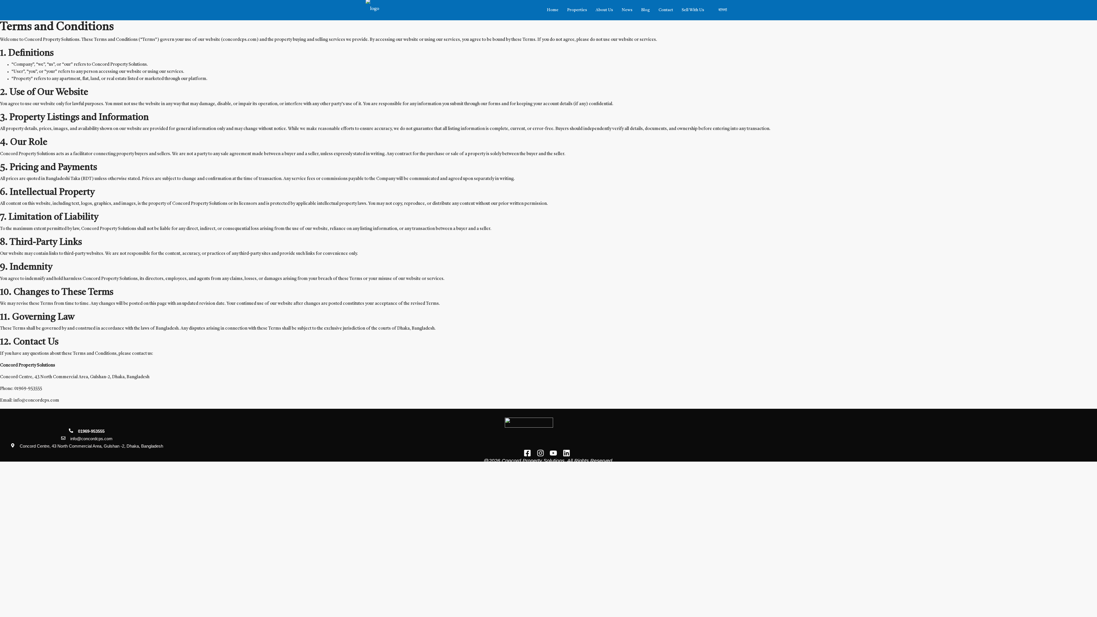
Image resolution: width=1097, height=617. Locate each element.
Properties (577, 10)
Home (552, 10)
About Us (604, 10)
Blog (645, 10)
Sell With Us (693, 10)
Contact (665, 10)
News (627, 10)
